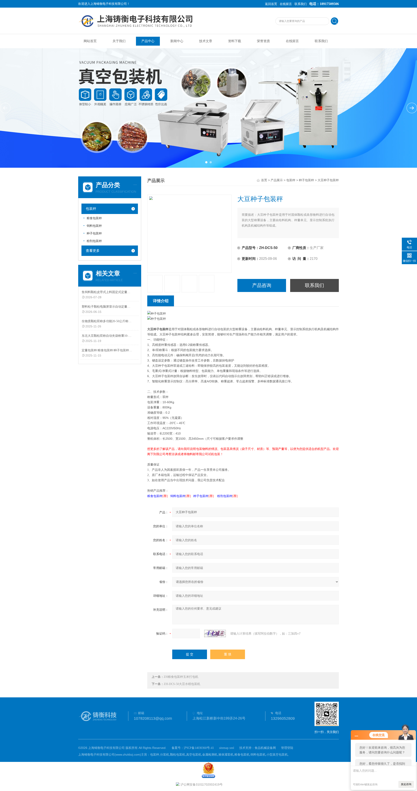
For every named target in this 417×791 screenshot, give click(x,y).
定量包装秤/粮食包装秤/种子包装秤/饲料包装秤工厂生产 (107, 350)
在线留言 (286, 4)
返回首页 (271, 4)
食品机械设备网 (265, 748)
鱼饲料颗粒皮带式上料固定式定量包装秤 (107, 292)
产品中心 (147, 41)
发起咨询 (406, 784)
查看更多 (93, 250)
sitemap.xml (226, 748)
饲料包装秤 (94, 225)
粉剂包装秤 (94, 241)
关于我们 (119, 41)
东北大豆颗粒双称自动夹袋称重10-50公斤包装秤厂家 (107, 335)
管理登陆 (287, 748)
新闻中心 (176, 41)
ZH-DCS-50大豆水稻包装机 (182, 684)
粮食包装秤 (94, 218)
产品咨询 (261, 285)
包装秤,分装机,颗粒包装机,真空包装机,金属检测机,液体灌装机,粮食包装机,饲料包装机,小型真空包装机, (219, 754)
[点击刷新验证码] (215, 633)
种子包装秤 (94, 233)
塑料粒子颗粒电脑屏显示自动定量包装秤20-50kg (107, 306)
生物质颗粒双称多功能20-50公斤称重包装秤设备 (107, 321)
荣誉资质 (263, 41)
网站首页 (90, 41)
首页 (264, 180)
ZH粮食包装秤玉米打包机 (181, 676)
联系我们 (301, 4)
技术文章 (205, 41)
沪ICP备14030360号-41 (199, 748)
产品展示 (277, 180)
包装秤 (91, 209)
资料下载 (234, 41)
